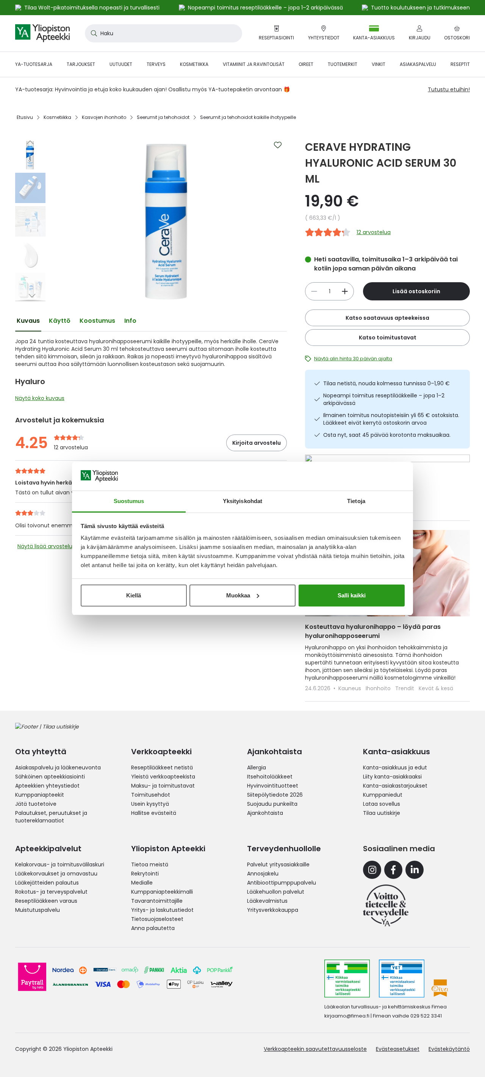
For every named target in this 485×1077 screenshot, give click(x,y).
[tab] (28, 320)
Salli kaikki (352, 595)
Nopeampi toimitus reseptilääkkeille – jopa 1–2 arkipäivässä (383, 399)
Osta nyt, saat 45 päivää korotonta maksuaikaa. (387, 435)
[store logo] (42, 33)
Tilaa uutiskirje (381, 813)
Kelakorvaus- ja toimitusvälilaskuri (59, 864)
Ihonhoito (379, 688)
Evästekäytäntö (449, 1049)
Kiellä (133, 595)
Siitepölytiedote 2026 (275, 795)
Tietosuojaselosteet (157, 919)
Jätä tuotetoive (35, 804)
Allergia (256, 767)
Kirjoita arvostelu (256, 443)
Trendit (405, 688)
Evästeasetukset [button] (397, 1049)
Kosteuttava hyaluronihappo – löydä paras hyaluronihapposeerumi (373, 631)
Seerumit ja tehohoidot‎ (163, 117)
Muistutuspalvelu (37, 910)
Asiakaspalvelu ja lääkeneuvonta (58, 767)
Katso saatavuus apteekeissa (387, 318)
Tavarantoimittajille (157, 901)
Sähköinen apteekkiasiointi (50, 776)
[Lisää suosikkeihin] (278, 145)
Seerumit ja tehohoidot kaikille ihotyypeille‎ (248, 117)
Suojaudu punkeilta (272, 804)
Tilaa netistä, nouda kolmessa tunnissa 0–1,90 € (386, 383)
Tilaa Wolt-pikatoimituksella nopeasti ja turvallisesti (92, 7)
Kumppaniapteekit (39, 795)
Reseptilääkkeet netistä (162, 767)
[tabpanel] (151, 372)
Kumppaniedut (382, 795)
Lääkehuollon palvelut (275, 892)
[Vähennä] (344, 291)
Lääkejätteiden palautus (47, 882)
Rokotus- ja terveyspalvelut (51, 892)
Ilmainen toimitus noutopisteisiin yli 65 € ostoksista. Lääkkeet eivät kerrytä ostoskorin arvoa (391, 419)
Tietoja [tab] (356, 501)
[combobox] (163, 33)
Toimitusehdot (150, 795)
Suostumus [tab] (129, 501)
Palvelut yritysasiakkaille (278, 864)
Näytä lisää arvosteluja (47, 546)
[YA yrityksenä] (385, 905)
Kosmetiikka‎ (57, 117)
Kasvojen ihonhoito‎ (104, 117)
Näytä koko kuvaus (39, 398)
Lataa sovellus (381, 804)
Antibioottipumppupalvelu (281, 882)
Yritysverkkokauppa (272, 910)
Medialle (142, 882)
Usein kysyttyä (150, 804)
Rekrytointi (145, 873)
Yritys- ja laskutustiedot (162, 910)
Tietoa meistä (149, 864)
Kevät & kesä (436, 688)
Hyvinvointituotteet (272, 785)
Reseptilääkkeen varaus (46, 901)
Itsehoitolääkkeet (270, 776)
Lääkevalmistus (267, 901)
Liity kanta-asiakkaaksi (392, 776)
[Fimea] (347, 978)
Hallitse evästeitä (153, 813)
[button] (30, 142)
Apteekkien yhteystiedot (47, 785)
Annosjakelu (262, 873)
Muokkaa (238, 595)
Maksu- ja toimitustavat (163, 785)
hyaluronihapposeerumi (120, 341)
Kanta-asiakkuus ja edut (395, 767)
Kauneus (350, 688)
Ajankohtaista (265, 813)
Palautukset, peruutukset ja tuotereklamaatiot (51, 816)
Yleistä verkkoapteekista (163, 776)
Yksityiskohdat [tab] (242, 501)
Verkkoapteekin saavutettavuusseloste (315, 1049)
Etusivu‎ (25, 117)
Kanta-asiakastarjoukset (395, 785)
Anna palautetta (153, 928)
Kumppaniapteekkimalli (162, 892)
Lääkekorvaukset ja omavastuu (56, 873)
